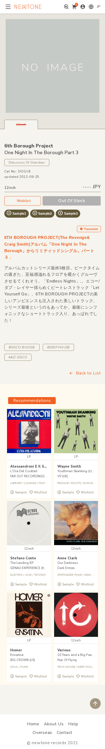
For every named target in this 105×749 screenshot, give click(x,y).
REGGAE (63, 483)
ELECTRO (16, 575)
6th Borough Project (28, 146)
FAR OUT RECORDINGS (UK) (30, 476)
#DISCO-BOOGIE (22, 347)
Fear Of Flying (67, 660)
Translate (91, 229)
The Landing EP (21, 563)
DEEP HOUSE (86, 667)
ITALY (41, 483)
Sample (21, 492)
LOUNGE (30, 483)
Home (33, 724)
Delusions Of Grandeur (27, 162)
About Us (54, 724)
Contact (64, 733)
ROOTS (76, 483)
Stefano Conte (23, 558)
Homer (16, 650)
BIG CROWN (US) (22, 660)
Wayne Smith (69, 466)
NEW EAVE (91, 575)
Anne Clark (67, 558)
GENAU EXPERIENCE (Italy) (29, 568)
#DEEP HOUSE (58, 347)
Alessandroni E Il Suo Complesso (39, 466)
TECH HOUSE (66, 667)
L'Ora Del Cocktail (23, 471)
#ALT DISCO (18, 357)
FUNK (24, 667)
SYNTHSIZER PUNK (69, 575)
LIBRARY (16, 483)
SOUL (14, 667)
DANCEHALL (91, 483)
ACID (28, 575)
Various (64, 650)
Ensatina (16, 655)
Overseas (42, 733)
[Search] (66, 6)
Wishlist (24, 201)
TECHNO (40, 575)
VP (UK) (62, 476)
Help (73, 724)
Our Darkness (67, 563)
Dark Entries (66, 568)
